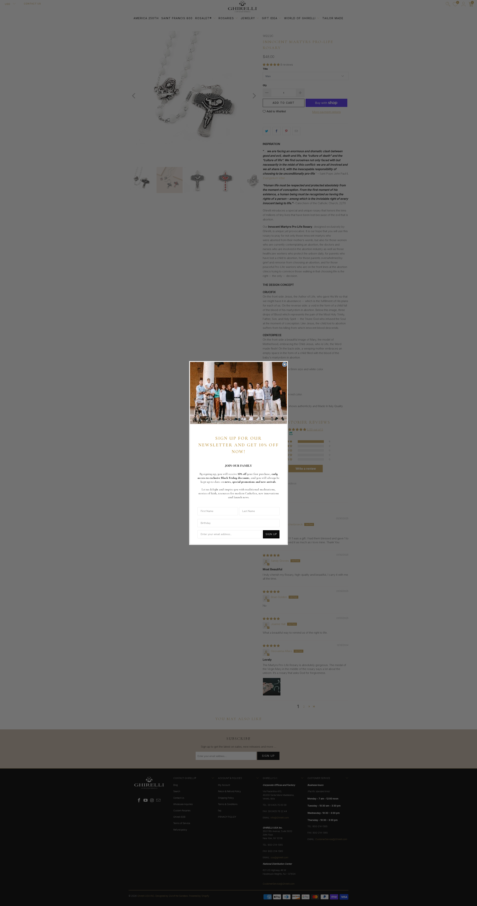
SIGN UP (271, 534)
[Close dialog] (284, 364)
